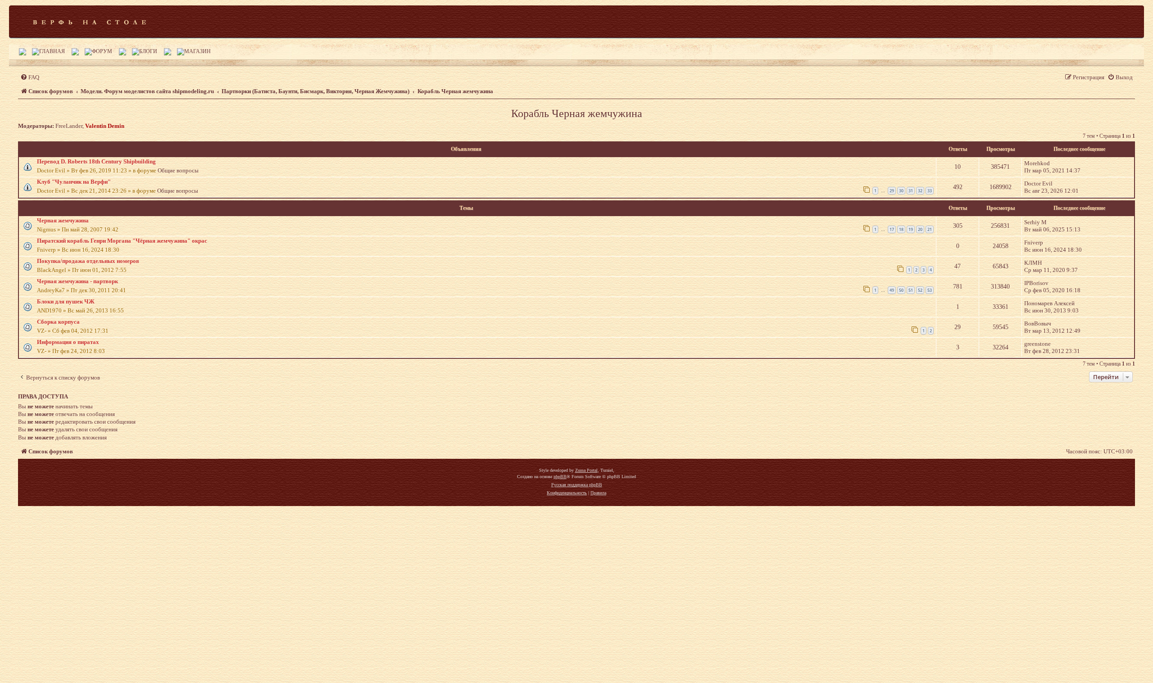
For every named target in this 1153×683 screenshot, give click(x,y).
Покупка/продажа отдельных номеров (88, 261)
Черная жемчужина (63, 220)
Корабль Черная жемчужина (576, 113)
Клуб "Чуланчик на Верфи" (74, 181)
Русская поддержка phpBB (576, 484)
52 (920, 290)
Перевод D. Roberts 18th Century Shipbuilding (96, 161)
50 (901, 290)
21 (929, 229)
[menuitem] (29, 77)
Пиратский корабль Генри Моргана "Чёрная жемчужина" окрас (122, 240)
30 (901, 191)
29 (892, 191)
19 (910, 229)
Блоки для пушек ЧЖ (66, 301)
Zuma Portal (586, 470)
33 (929, 191)
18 (901, 229)
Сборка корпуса (58, 321)
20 (920, 229)
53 (929, 290)
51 (910, 290)
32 (920, 191)
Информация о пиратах (68, 342)
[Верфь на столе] (89, 22)
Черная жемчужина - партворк (77, 281)
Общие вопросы (178, 170)
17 (892, 229)
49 (892, 290)
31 (910, 191)
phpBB (560, 476)
